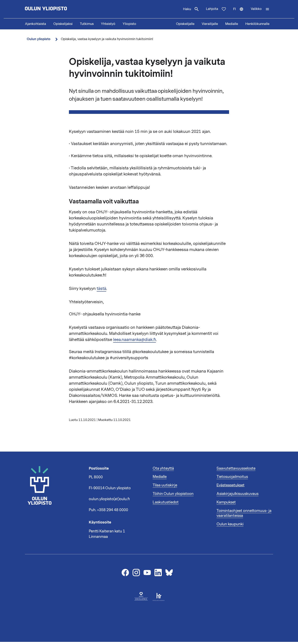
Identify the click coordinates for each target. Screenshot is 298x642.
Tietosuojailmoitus (232, 476)
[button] (260, 9)
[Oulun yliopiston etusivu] (59, 9)
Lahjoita (212, 9)
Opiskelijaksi (63, 24)
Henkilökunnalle (257, 24)
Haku (187, 9)
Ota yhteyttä (163, 468)
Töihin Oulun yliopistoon (173, 493)
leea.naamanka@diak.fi (134, 339)
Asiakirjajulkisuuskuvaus (237, 493)
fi (240, 12)
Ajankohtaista (35, 24)
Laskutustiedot (166, 502)
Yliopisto (129, 24)
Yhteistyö (108, 24)
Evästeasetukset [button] (230, 485)
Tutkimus (87, 24)
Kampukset (226, 502)
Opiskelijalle (185, 24)
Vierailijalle (210, 24)
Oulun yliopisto (38, 39)
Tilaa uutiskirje (165, 485)
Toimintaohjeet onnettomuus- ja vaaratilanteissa (244, 513)
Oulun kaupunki (230, 524)
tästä (101, 288)
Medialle (231, 24)
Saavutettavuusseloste (236, 468)
